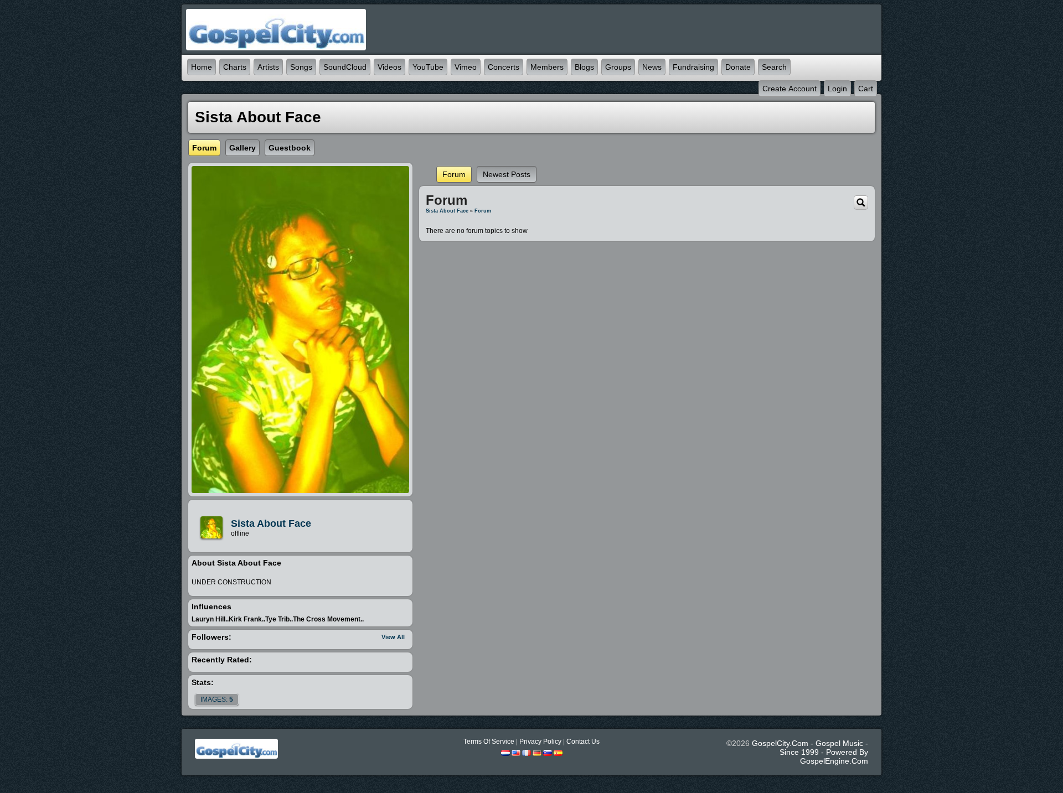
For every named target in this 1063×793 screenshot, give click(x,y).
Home (201, 67)
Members (547, 67)
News (652, 67)
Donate (738, 67)
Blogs (584, 67)
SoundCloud (345, 67)
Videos (389, 67)
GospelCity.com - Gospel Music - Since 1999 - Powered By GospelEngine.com (810, 752)
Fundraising (693, 67)
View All (393, 637)
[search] (861, 202)
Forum (454, 174)
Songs (301, 67)
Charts (234, 67)
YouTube (427, 67)
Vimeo (466, 67)
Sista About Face (271, 523)
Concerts (503, 67)
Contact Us (583, 741)
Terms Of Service (488, 741)
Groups (618, 67)
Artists (268, 67)
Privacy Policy (540, 741)
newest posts (506, 174)
